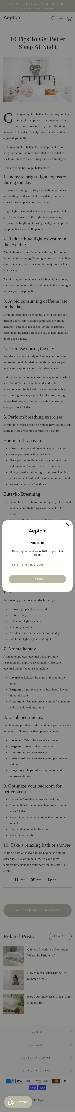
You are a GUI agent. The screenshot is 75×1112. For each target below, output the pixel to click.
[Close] (68, 525)
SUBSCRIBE (37, 579)
